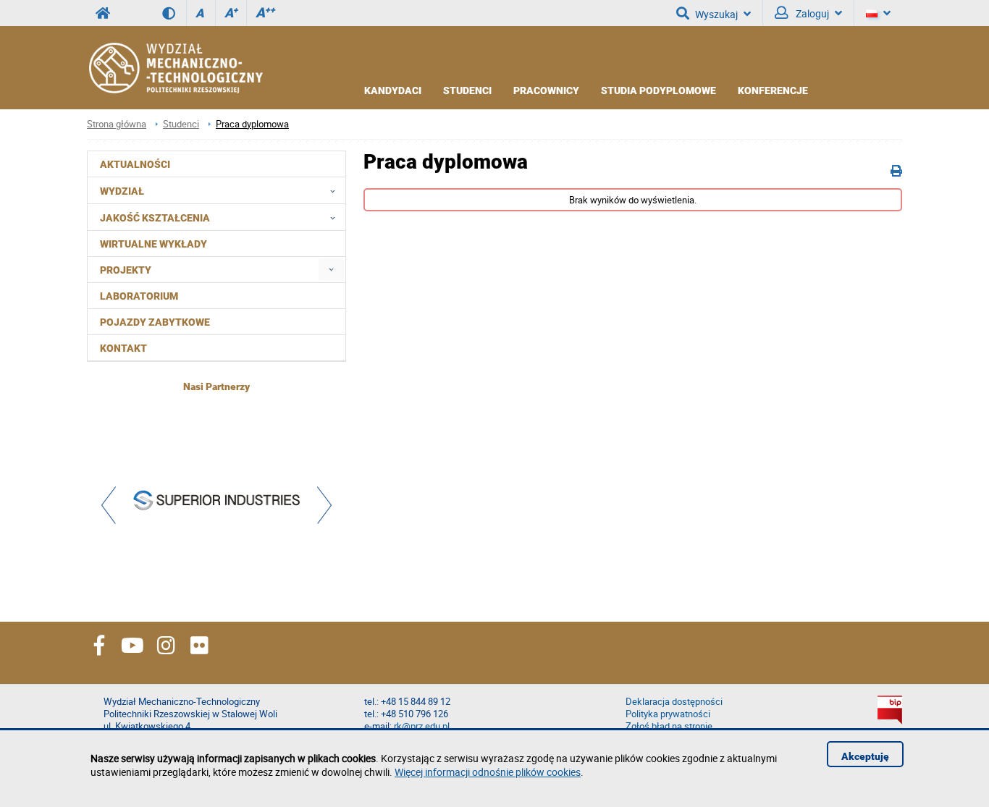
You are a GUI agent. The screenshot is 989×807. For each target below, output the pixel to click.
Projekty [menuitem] (125, 270)
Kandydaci (392, 90)
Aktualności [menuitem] (135, 164)
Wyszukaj (716, 14)
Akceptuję (865, 756)
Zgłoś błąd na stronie (669, 726)
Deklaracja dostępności (674, 702)
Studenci (467, 90)
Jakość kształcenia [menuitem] (155, 218)
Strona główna (116, 124)
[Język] (878, 13)
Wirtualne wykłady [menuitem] (153, 244)
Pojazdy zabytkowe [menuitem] (155, 322)
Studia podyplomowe (658, 90)
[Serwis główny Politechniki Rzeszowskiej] (103, 13)
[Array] (216, 502)
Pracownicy (546, 90)
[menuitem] (331, 269)
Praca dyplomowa (252, 124)
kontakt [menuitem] (123, 348)
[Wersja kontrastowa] (174, 13)
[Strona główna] (175, 68)
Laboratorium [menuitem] (139, 296)
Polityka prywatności (668, 714)
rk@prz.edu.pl (422, 726)
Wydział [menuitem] (122, 191)
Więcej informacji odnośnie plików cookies (488, 772)
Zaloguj (811, 13)
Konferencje (773, 90)
